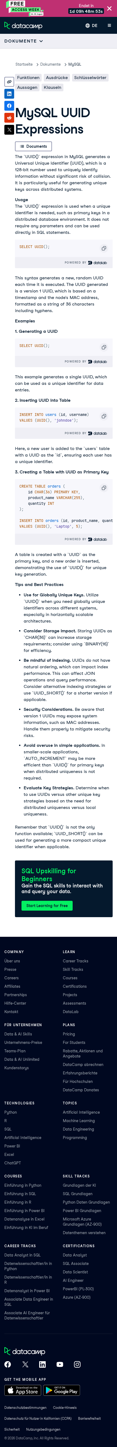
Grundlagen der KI (79, 1185)
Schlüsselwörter (90, 77)
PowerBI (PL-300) (78, 1289)
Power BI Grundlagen (82, 1211)
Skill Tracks (73, 969)
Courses (70, 978)
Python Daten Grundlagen (86, 1202)
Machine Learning (79, 1121)
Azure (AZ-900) (77, 1297)
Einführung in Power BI (24, 1211)
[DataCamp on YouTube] (60, 1365)
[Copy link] (9, 82)
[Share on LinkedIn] (9, 94)
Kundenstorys (16, 1068)
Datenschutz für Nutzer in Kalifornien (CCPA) (38, 1418)
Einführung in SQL (20, 1194)
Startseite (24, 64)
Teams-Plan (15, 1051)
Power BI (12, 1146)
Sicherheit (12, 1429)
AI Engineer (73, 1280)
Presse (10, 969)
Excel (9, 1154)
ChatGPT (12, 1163)
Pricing (69, 1034)
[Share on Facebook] (9, 106)
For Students (74, 1042)
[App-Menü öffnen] (109, 26)
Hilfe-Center (15, 1003)
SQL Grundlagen (78, 1194)
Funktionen (28, 77)
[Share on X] (9, 130)
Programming (75, 1137)
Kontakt (11, 1012)
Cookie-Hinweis (65, 1408)
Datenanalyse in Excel (24, 1219)
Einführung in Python (22, 1185)
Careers (11, 978)
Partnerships (15, 995)
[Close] (109, 9)
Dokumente (50, 64)
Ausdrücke (57, 77)
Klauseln (52, 87)
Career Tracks (75, 961)
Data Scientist (75, 1272)
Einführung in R (17, 1202)
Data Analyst (75, 1255)
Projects (70, 995)
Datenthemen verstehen (84, 1233)
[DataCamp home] (42, 1352)
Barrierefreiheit (89, 1418)
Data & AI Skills (18, 1034)
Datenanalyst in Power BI (27, 1291)
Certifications (75, 986)
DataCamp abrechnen (83, 1064)
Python (10, 1112)
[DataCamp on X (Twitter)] (25, 1365)
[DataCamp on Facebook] (7, 1365)
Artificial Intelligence (22, 1137)
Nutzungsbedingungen (43, 1429)
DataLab (71, 1012)
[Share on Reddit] (9, 118)
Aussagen (27, 87)
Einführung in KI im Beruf (26, 1227)
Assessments (74, 1003)
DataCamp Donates (81, 1090)
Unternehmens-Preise (23, 1042)
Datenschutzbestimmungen (25, 1408)
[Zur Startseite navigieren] (23, 26)
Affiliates (12, 986)
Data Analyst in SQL (22, 1255)
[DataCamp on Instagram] (77, 1365)
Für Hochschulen (78, 1081)
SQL (7, 1129)
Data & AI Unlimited (21, 1059)
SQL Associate (76, 1263)
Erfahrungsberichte (80, 1073)
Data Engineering (78, 1129)
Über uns (12, 961)
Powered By (76, 262)
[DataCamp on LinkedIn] (42, 1365)
